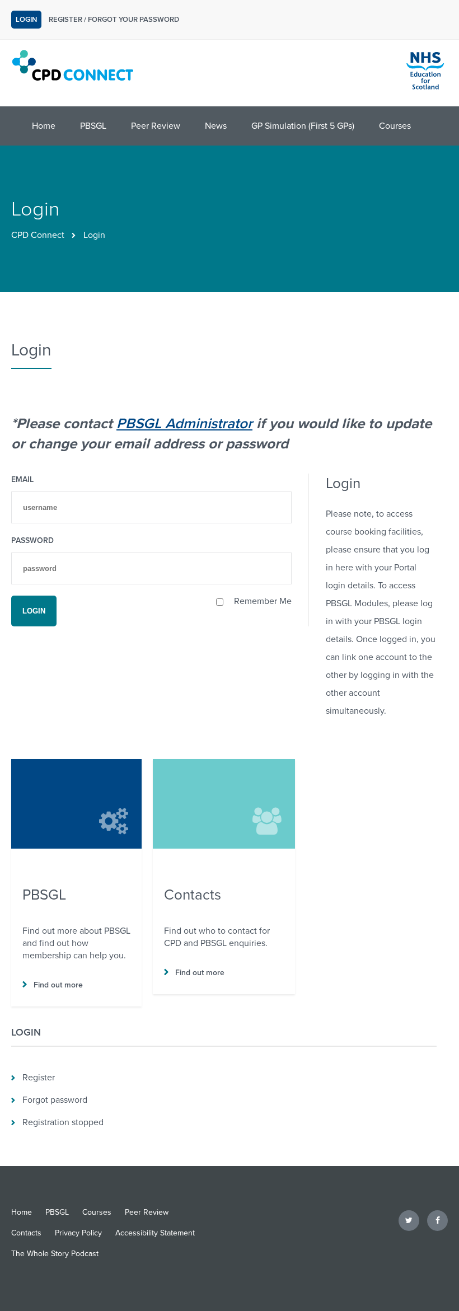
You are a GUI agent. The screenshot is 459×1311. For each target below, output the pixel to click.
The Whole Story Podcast (55, 1253)
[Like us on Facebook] (437, 1220)
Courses (395, 126)
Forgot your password (133, 19)
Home (43, 126)
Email (22, 479)
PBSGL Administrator (184, 423)
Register (65, 19)
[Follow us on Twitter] (409, 1220)
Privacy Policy (78, 1233)
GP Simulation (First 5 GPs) (302, 126)
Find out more (52, 985)
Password (32, 540)
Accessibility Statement (155, 1233)
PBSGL (93, 126)
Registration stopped (63, 1122)
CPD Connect (37, 235)
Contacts (26, 1233)
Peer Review (155, 126)
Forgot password (54, 1100)
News (216, 126)
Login (26, 19)
